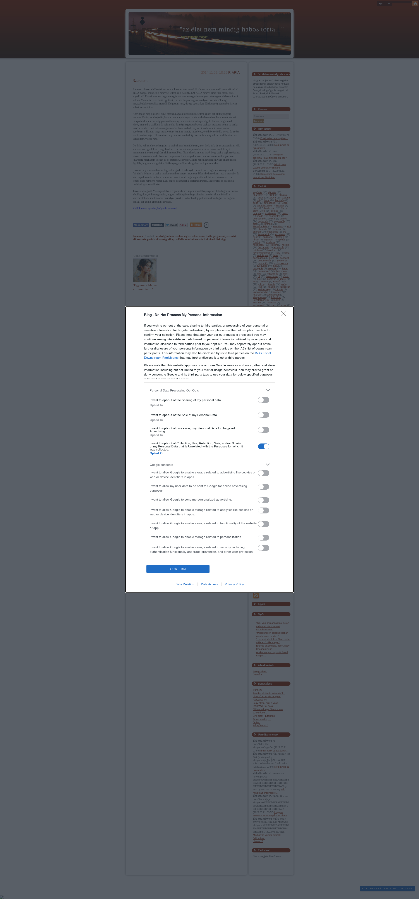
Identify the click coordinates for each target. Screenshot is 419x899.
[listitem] (209, 390)
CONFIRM (178, 569)
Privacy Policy (234, 584)
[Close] (285, 315)
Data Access (209, 584)
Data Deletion (184, 584)
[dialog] (209, 449)
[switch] (263, 400)
